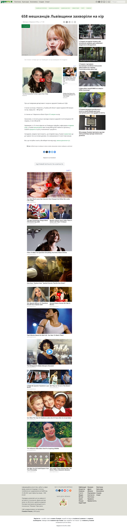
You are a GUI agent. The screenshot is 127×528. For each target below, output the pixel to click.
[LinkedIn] (70, 22)
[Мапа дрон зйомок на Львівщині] (63, 503)
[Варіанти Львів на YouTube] (104, 2)
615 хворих (52, 114)
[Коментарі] (75, 22)
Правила (91, 499)
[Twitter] (67, 22)
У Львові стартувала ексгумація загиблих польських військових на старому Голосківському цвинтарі (90, 66)
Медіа (81, 495)
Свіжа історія (75, 8)
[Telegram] (72, 22)
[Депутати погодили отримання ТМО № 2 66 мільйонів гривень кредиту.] (92, 31)
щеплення (69, 146)
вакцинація (54, 146)
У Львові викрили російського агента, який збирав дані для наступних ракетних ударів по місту (92, 111)
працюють (32, 129)
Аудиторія (82, 503)
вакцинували (38, 127)
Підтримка (91, 493)
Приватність (92, 501)
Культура (25, 2)
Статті (82, 8)
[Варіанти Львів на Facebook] (97, 2)
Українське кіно (65, 8)
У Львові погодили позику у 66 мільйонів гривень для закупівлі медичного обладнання (91, 43)
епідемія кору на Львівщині (37, 146)
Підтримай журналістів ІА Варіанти (49, 164)
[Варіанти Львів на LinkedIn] (102, 2)
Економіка (34, 2)
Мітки (81, 497)
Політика (17, 2)
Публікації (82, 487)
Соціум (41, 2)
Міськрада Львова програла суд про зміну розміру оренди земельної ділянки (92, 133)
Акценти (82, 489)
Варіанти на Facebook (49, 157)
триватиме (67, 134)
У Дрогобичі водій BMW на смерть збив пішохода (91, 89)
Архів (81, 499)
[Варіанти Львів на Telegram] (106, 2)
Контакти (91, 495)
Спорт (47, 2)
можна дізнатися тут (63, 140)
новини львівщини (62, 146)
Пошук (81, 501)
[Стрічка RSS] (109, 2)
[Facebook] (64, 22)
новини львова (47, 146)
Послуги (90, 487)
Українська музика (54, 8)
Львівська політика (41, 8)
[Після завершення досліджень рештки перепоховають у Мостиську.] (92, 54)
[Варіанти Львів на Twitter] (99, 2)
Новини (89, 8)
